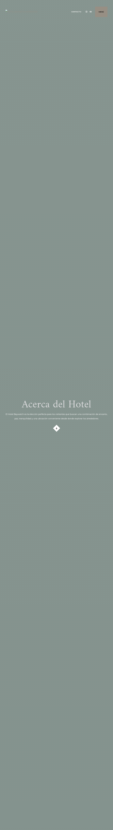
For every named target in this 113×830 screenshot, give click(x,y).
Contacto (76, 12)
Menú (101, 12)
